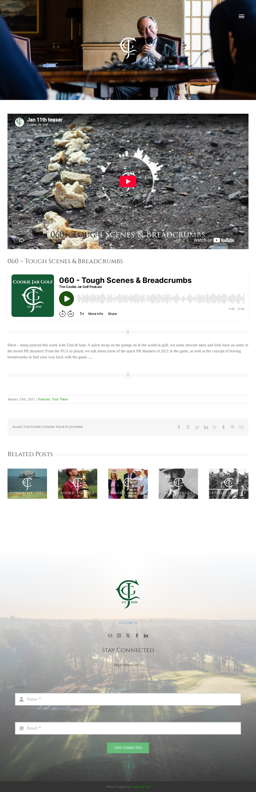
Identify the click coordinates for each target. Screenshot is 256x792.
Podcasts (44, 399)
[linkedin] (146, 636)
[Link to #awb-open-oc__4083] (241, 16)
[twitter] (128, 636)
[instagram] (119, 636)
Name (21, 687)
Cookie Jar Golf (141, 787)
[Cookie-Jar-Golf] (128, 579)
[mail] (110, 636)
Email (21, 716)
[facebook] (137, 636)
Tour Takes (60, 399)
